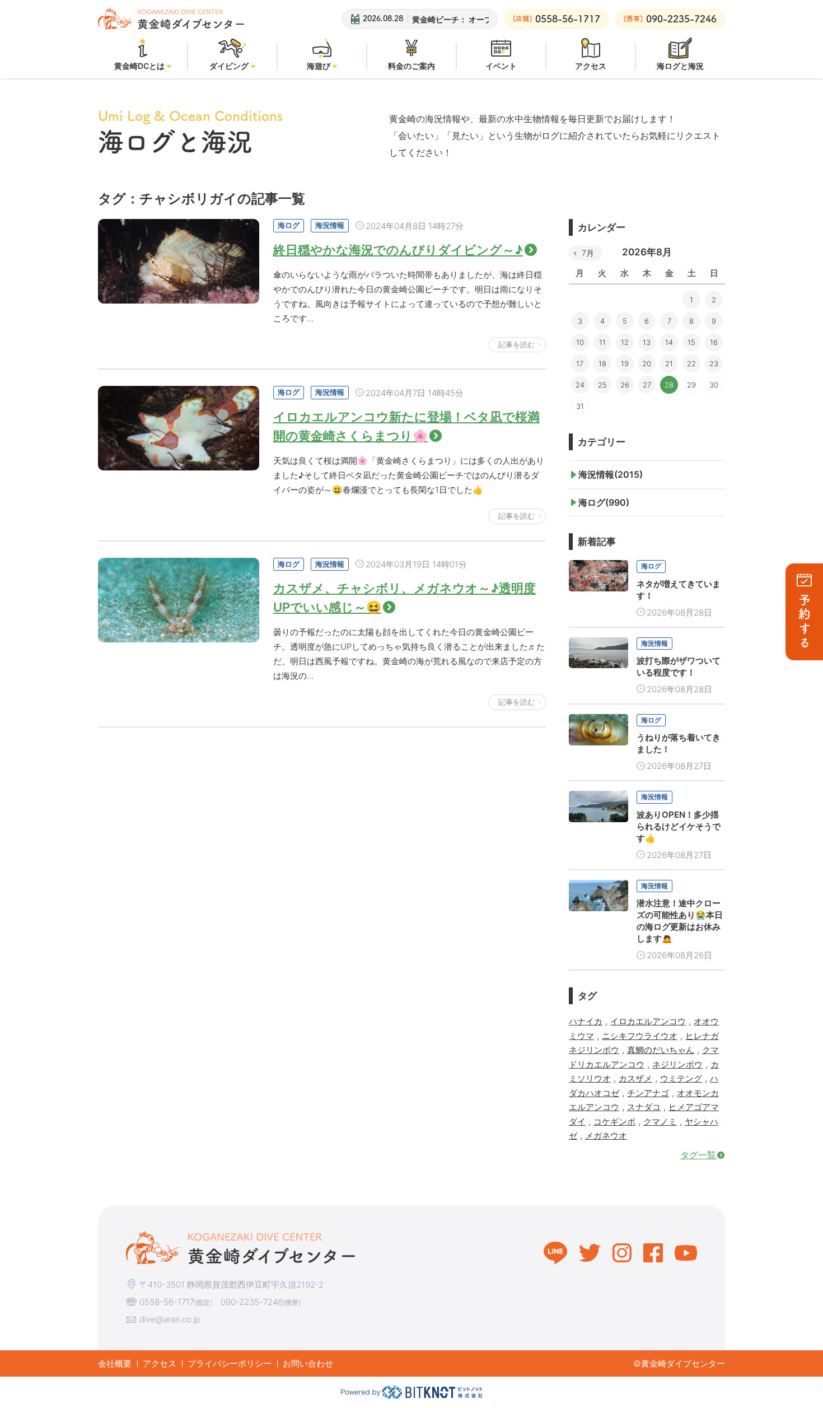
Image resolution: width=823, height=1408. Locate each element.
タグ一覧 (698, 1154)
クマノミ (660, 1121)
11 (602, 342)
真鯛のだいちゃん (660, 1050)
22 (691, 363)
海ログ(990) (603, 502)
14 (669, 342)
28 (669, 384)
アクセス (159, 1363)
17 (579, 363)
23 (713, 363)
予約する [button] (804, 622)
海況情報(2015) (610, 474)
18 (602, 363)
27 (647, 384)
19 (625, 363)
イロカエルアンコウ (648, 1021)
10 (580, 342)
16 (714, 342)
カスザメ (635, 1078)
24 (580, 384)
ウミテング (681, 1078)
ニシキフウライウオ (639, 1036)
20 (646, 363)
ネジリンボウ (677, 1064)
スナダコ (644, 1107)
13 (647, 342)
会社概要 (115, 1363)
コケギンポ (614, 1121)
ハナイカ (585, 1021)
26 (624, 384)
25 (602, 384)
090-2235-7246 (252, 1302)
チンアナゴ (648, 1093)
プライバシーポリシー (230, 1363)
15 (691, 342)
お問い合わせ (308, 1363)
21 (669, 363)
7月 (588, 253)
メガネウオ (606, 1135)
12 (625, 342)
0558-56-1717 (166, 1302)
